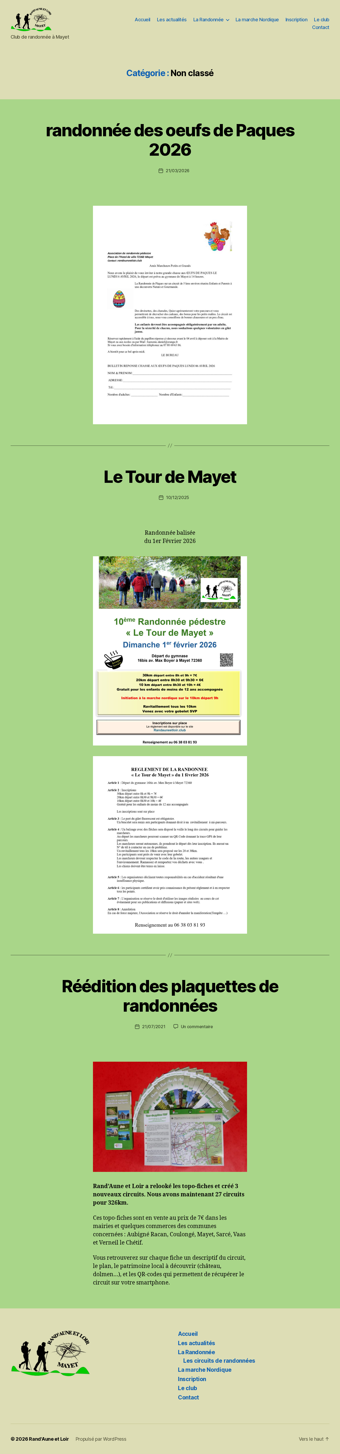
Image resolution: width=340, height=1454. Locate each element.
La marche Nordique (257, 19)
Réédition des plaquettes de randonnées (170, 996)
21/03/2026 (177, 170)
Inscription (297, 19)
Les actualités (172, 19)
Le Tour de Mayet (170, 476)
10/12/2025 (177, 497)
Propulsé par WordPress (100, 1439)
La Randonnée (208, 19)
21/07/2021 (153, 1026)
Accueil (142, 19)
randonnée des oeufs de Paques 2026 (170, 140)
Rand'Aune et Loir (49, 1439)
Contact (320, 27)
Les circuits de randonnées (219, 1360)
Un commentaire (197, 1026)
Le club (321, 19)
